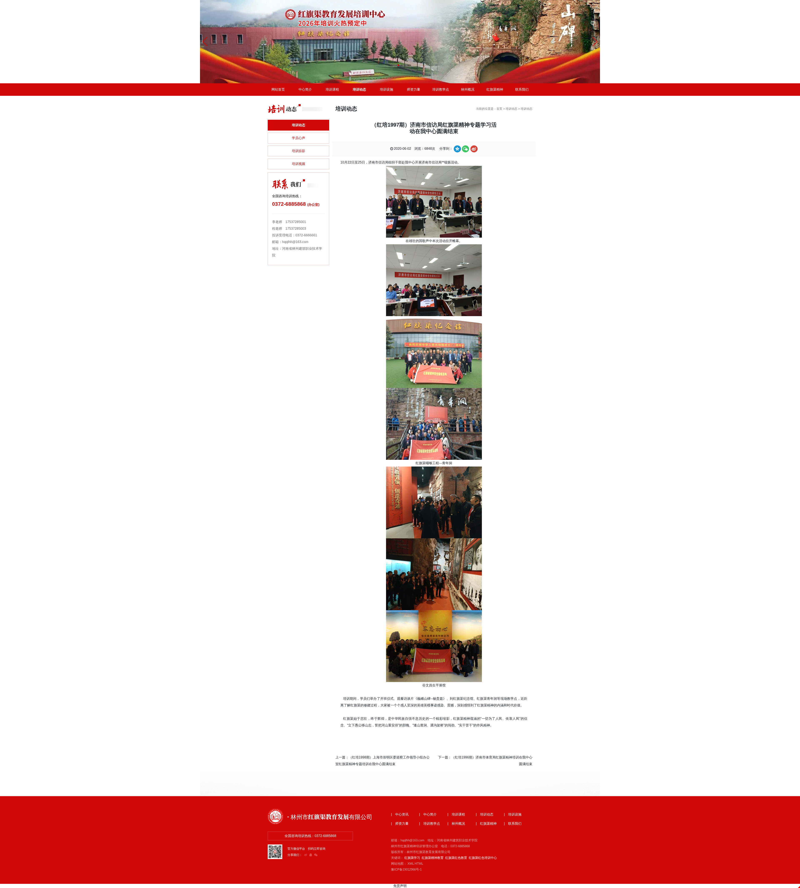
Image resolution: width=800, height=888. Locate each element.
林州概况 (467, 89)
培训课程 (332, 89)
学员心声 (298, 138)
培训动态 (359, 89)
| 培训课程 (456, 814)
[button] (398, 65)
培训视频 (298, 164)
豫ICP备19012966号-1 (406, 869)
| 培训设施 (512, 814)
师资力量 (413, 89)
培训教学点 (440, 89)
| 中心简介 (428, 814)
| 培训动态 (484, 814)
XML (411, 863)
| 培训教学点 (429, 823)
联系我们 (522, 89)
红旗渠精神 (494, 89)
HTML (419, 863)
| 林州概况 (456, 823)
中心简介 (305, 89)
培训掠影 (298, 151)
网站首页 (278, 89)
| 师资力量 (400, 823)
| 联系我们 (512, 823)
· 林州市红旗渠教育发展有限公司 (329, 816)
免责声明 (400, 886)
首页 (499, 108)
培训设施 (386, 89)
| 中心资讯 (400, 814)
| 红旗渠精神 (486, 823)
